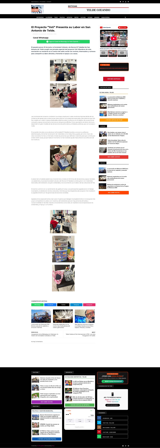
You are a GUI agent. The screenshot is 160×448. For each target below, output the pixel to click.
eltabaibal (35, 34)
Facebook (50, 304)
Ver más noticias (113, 80)
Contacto (49, 1)
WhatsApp (37, 304)
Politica (62, 17)
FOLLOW (111, 423)
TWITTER (105, 423)
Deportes (69, 17)
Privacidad (42, 1)
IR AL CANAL (124, 27)
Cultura (83, 17)
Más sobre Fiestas (114, 194)
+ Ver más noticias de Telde (113, 121)
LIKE (111, 418)
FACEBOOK (106, 418)
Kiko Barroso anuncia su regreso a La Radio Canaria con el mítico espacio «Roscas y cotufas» (84, 326)
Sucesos (90, 17)
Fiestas (76, 17)
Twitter (63, 304)
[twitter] (123, 1)
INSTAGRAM (106, 427)
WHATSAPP (106, 437)
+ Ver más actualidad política (46, 439)
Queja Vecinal (105, 17)
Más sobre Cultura (47, 402)
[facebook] (120, 1)
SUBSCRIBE (112, 432)
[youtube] (125, 1)
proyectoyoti (42, 34)
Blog (53, 445)
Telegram (76, 304)
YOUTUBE (105, 432)
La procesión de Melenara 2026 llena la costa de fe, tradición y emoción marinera (40, 326)
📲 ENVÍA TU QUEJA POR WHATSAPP (112, 381)
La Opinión (49, 17)
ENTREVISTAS (40, 17)
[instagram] (128, 1)
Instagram (89, 304)
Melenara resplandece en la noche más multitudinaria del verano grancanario (61, 326)
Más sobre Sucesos (114, 158)
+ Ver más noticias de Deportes (80, 405)
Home (32, 17)
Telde (56, 17)
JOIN (111, 437)
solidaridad (50, 34)
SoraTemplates (40, 445)
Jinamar (96, 17)
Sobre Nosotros (34, 1)
